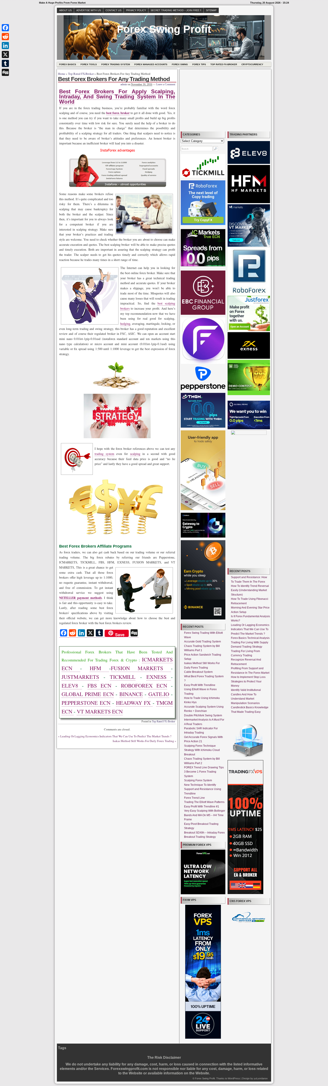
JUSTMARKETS (80, 676)
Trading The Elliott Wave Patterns (204, 802)
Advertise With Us (88, 10)
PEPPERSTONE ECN (86, 702)
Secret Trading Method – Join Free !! (176, 10)
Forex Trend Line (194, 797)
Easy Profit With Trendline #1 (201, 806)
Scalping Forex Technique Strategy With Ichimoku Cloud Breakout (202, 750)
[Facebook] (5, 27)
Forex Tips (199, 64)
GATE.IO (158, 694)
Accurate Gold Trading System (202, 641)
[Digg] (5, 72)
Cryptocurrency (252, 64)
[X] (5, 54)
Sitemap (211, 10)
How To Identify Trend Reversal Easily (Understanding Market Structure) (250, 590)
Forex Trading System (115, 64)
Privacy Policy (136, 10)
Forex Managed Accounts (150, 64)
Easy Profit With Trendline (199, 685)
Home (61, 74)
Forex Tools (89, 64)
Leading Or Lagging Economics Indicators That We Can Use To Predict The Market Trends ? (115, 736)
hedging (125, 323)
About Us (65, 10)
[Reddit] (5, 36)
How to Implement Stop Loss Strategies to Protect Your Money (248, 681)
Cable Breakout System (198, 671)
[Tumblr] (5, 63)
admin (123, 84)
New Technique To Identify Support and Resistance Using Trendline (202, 789)
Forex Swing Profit (164, 29)
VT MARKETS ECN (100, 711)
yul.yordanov (261, 1078)
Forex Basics (67, 64)
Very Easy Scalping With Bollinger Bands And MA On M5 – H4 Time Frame (204, 815)
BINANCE (131, 694)
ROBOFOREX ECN (144, 685)
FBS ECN (99, 685)
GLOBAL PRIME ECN (88, 694)
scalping (135, 454)
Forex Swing (180, 64)
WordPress (234, 1078)
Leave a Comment (165, 84)
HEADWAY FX (134, 702)
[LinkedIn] (5, 45)
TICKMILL (122, 676)
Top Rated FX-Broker (223, 64)
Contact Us (113, 10)
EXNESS (158, 676)
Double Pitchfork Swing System (203, 715)
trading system (104, 454)
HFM (99, 668)
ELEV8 (72, 685)
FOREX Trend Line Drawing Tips (204, 767)
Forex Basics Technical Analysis (250, 638)
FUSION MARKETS (141, 668)
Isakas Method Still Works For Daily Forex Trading (143, 741)
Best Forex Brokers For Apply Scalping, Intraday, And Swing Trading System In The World (117, 96)
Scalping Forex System (198, 780)
